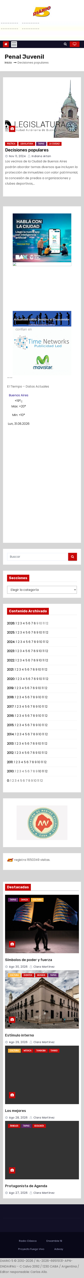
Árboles (14, 1125)
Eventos (28, 975)
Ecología (39, 1125)
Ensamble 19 (54, 1241)
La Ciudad (54, 143)
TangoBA (41, 1050)
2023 (10, 651)
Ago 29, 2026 (18, 1042)
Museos (41, 975)
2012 (10, 753)
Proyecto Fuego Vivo (31, 1249)
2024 (11, 642)
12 (47, 632)
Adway (58, 1249)
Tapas (41, 143)
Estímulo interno (19, 1035)
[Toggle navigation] (14, 44)
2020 (10, 679)
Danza (24, 899)
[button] (65, 44)
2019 (10, 688)
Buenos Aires (18, 395)
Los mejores (15, 1111)
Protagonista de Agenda (26, 1186)
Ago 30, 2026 (18, 967)
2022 (10, 660)
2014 (10, 734)
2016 (10, 715)
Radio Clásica (28, 1241)
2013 (10, 743)
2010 (10, 771)
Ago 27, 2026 (18, 1193)
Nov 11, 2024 (17, 156)
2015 (10, 725)
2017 (10, 706)
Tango (54, 1050)
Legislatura (26, 143)
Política (11, 143)
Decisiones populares (27, 150)
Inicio (8, 62)
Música (27, 1050)
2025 (10, 632)
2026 (10, 623)
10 (40, 632)
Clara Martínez (43, 967)
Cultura (37, 899)
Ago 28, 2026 (18, 1118)
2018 (10, 697)
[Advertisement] (42, 483)
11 (44, 632)
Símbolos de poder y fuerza (28, 960)
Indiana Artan (41, 156)
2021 (10, 669)
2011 (10, 762)
